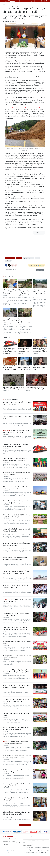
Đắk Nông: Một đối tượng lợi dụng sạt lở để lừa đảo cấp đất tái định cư (10, 292)
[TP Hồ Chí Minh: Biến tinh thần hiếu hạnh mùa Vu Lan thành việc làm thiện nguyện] (40, 759)
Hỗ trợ (42, 836)
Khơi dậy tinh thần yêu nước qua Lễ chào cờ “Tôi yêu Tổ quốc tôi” (16, 614)
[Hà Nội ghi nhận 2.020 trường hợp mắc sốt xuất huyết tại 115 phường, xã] (40, 659)
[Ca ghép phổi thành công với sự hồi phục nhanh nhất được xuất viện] (40, 774)
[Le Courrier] (17, 831)
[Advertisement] (25, 244)
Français (28, 1)
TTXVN (29, 838)
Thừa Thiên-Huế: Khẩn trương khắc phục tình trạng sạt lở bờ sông (24, 292)
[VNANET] (36, 831)
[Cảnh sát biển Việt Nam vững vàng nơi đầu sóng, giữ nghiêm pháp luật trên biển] (40, 462)
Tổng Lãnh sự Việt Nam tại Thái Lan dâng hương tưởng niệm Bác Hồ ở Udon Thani (15, 628)
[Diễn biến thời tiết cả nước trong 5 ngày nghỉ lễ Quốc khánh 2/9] (40, 603)
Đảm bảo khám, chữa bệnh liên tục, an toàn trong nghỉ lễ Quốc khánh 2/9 (16, 502)
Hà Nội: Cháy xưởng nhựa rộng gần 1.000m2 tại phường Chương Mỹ (15, 743)
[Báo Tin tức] (43, 831)
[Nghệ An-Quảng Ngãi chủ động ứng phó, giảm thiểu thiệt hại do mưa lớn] (40, 283)
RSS (39, 836)
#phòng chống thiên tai (28, 258)
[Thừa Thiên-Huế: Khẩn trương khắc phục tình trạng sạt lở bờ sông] (25, 283)
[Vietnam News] (8, 831)
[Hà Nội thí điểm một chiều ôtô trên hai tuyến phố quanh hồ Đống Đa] (40, 476)
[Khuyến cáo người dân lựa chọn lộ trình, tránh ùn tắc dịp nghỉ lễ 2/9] (40, 434)
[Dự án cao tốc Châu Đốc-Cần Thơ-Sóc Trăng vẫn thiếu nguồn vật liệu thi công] (40, 490)
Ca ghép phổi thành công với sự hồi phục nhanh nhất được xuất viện (17, 771)
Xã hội (4, 4)
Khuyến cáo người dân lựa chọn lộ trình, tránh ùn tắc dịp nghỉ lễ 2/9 (17, 431)
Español (32, 1)
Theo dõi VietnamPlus (33, 265)
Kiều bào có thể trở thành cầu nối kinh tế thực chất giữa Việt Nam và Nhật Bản (16, 813)
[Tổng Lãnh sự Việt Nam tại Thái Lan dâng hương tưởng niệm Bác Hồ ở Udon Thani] (40, 631)
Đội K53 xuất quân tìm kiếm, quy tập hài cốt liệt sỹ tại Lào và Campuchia (17, 530)
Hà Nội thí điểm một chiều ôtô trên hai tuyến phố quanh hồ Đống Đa (16, 474)
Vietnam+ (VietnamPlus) (12, 1)
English (24, 1)
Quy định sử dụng (33, 836)
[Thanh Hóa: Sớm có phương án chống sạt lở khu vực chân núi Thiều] (25, 312)
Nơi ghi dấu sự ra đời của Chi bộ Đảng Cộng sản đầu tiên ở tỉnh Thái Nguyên (17, 516)
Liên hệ (43, 838)
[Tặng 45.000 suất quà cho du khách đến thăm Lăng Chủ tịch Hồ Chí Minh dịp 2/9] (40, 575)
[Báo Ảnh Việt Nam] (25, 831)
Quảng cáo (39, 838)
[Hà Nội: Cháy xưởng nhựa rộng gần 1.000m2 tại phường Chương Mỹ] (40, 745)
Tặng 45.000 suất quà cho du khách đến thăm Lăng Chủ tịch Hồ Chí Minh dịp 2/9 (16, 572)
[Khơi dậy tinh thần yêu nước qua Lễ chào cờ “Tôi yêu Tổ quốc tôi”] (40, 617)
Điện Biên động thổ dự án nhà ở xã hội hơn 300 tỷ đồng (17, 643)
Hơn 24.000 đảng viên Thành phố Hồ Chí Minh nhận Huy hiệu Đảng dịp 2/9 (17, 403)
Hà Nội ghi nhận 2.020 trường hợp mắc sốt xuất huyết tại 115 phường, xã (17, 657)
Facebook (6, 265)
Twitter (9, 265)
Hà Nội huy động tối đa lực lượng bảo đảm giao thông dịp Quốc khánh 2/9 (16, 544)
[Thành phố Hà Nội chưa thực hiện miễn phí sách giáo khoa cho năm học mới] (40, 703)
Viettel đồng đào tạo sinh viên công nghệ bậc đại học (16, 714)
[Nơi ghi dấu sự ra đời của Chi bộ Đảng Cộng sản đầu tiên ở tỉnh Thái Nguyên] (40, 519)
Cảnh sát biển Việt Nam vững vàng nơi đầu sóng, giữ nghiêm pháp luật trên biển (15, 459)
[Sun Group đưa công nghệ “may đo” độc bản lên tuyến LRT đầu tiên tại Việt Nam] (40, 448)
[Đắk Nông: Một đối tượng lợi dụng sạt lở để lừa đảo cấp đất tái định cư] (10, 283)
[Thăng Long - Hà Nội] (41, 1)
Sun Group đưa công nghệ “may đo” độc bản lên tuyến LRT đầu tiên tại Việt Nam (17, 445)
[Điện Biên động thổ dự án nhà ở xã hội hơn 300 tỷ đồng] (40, 645)
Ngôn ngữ (47, 836)
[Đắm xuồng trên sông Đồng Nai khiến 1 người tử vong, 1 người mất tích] (40, 788)
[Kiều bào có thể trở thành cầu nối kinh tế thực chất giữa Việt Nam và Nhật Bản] (40, 816)
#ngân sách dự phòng (10, 258)
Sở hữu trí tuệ (26, 836)
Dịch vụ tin (33, 838)
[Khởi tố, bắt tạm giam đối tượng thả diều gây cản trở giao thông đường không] (40, 561)
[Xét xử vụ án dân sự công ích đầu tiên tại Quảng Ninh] (40, 420)
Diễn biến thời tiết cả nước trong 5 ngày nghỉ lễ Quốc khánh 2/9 (17, 600)
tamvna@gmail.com (27, 845)
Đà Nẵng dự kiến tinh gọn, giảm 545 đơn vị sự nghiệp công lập (16, 799)
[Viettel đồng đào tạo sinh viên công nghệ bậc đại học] (40, 717)
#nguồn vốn (19, 258)
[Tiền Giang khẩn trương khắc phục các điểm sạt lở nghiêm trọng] (10, 312)
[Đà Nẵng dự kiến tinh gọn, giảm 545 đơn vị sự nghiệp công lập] (40, 802)
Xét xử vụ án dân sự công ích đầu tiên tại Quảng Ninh (17, 417)
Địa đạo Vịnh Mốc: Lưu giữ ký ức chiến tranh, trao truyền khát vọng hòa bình (16, 728)
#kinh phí (37, 258)
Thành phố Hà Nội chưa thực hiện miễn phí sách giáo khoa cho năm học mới (16, 700)
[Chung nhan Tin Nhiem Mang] (12, 851)
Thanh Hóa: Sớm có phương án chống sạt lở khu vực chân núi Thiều (24, 321)
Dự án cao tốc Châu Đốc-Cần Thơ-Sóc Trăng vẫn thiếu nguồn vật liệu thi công (16, 488)
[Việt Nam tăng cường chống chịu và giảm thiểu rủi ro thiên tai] (22, 107)
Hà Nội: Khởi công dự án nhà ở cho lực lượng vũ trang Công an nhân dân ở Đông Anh (17, 686)
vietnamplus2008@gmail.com (32, 849)
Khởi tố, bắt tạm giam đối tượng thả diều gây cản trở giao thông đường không (16, 558)
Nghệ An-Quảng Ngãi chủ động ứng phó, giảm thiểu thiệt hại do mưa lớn (40, 293)
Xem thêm (25, 825)
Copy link (15, 265)
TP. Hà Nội (9, 260)
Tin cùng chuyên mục (11, 399)
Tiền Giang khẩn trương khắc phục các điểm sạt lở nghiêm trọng (10, 321)
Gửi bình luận (40, 270)
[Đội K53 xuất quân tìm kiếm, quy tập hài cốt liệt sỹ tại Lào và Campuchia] (40, 533)
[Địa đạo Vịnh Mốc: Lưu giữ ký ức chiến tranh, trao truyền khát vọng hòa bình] (40, 731)
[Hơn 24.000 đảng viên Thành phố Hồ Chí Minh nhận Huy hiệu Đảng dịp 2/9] (40, 406)
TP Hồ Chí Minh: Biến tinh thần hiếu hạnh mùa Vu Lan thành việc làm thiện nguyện (17, 757)
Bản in (12, 265)
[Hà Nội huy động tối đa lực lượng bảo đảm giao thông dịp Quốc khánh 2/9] (40, 547)
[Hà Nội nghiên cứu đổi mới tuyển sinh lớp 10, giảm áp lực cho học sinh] (40, 589)
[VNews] (31, 831)
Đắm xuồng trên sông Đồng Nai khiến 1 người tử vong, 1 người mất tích (17, 785)
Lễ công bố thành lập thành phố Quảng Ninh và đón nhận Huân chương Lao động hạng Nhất (17, 671)
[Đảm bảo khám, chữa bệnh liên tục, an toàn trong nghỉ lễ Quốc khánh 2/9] (40, 505)
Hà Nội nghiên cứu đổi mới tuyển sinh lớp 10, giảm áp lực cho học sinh (16, 586)
